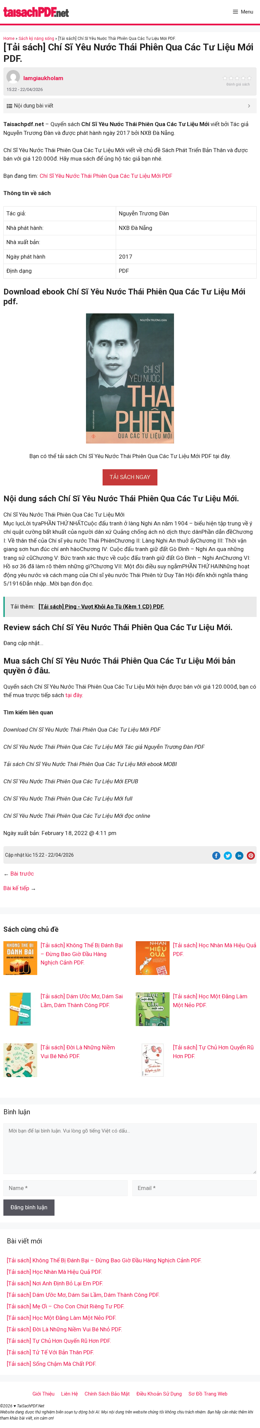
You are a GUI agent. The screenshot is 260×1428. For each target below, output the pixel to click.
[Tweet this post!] (228, 857)
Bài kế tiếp (16, 888)
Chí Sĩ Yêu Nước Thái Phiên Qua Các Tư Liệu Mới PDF (106, 175)
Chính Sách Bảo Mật (107, 1394)
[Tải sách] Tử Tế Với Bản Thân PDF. (50, 1352)
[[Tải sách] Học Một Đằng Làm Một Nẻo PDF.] (153, 1021)
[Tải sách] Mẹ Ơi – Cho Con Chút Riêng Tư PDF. (66, 1306)
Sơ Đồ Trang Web (208, 1394)
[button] (130, 477)
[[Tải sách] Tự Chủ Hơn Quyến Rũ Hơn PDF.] (153, 1072)
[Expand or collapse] (249, 106)
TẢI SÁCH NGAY (130, 477)
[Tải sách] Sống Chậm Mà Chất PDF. (51, 1363)
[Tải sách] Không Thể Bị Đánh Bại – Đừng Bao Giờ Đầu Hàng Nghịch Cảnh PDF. (82, 954)
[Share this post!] (216, 857)
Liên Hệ (69, 1394)
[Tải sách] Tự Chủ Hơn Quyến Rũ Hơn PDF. (59, 1340)
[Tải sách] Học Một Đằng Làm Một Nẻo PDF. (61, 1317)
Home (9, 38)
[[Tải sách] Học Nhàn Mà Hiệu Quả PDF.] (153, 970)
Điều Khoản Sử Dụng (159, 1394)
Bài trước (22, 873)
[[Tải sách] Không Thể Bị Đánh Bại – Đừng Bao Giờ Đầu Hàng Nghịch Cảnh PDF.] (20, 970)
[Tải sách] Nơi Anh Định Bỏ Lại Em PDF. (55, 1283)
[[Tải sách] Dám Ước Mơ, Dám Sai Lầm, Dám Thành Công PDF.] (20, 1021)
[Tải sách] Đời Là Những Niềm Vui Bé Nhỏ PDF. (64, 1329)
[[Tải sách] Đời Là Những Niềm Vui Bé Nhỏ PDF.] (20, 1072)
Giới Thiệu (43, 1394)
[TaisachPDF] (36, 11)
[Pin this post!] (251, 857)
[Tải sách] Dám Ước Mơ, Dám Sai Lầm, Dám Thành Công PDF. (83, 1294)
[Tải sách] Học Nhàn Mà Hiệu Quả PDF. (54, 1271)
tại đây (73, 695)
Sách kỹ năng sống (36, 38)
